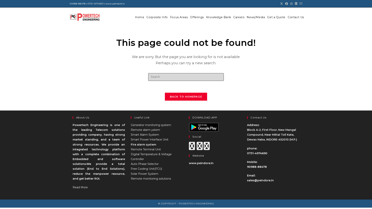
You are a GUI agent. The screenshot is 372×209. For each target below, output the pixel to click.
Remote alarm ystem (145, 130)
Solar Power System (144, 174)
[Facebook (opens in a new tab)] (286, 4)
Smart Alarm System (145, 134)
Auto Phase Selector (145, 164)
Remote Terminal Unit (146, 149)
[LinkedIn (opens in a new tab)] (296, 4)
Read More (80, 187)
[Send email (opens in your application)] (300, 4)
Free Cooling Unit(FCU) (146, 168)
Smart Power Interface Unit (149, 139)
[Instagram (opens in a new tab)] (291, 4)
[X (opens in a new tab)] (281, 4)
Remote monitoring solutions (151, 178)
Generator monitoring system (151, 125)
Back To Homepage (186, 96)
